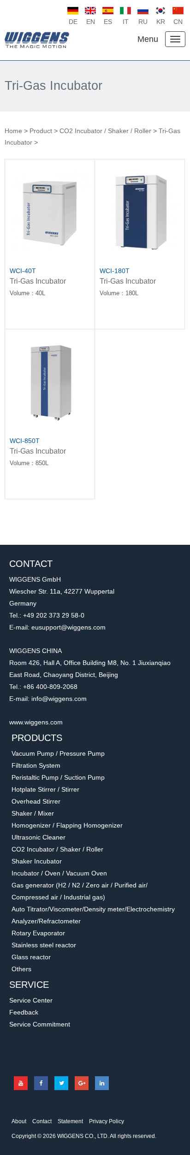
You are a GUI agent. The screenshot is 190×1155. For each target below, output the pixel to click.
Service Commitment (39, 1024)
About (19, 1121)
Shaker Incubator (37, 861)
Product (41, 130)
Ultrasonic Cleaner (38, 837)
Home (13, 130)
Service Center (31, 1000)
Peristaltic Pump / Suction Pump (58, 777)
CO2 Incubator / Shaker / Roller (105, 130)
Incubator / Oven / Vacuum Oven (59, 873)
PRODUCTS (37, 738)
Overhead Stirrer (36, 801)
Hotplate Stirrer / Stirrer (45, 789)
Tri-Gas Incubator (53, 86)
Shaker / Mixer (33, 813)
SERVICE (29, 985)
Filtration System (36, 765)
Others (21, 969)
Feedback (23, 1012)
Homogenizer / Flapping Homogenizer (67, 825)
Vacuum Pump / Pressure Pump (58, 753)
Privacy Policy (106, 1121)
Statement (70, 1121)
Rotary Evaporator (38, 933)
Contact (42, 1121)
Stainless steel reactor (44, 945)
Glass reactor (31, 957)
